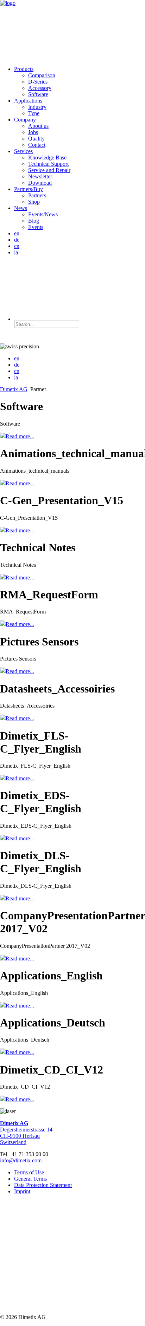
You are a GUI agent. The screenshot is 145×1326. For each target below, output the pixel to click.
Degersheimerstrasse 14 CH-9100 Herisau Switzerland (26, 1132)
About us (38, 126)
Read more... (20, 436)
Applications (28, 101)
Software (38, 94)
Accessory (39, 88)
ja (16, 252)
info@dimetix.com (21, 1160)
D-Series (38, 82)
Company (25, 120)
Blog (33, 221)
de (16, 240)
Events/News (43, 214)
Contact (36, 145)
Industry (37, 107)
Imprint (22, 1191)
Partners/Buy (28, 189)
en (16, 233)
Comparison (41, 75)
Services (23, 151)
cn (16, 246)
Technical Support (48, 164)
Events (35, 227)
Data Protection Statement (43, 1185)
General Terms (30, 1179)
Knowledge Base (47, 157)
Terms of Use (29, 1172)
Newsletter (40, 176)
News (20, 208)
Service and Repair (49, 170)
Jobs (33, 132)
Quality (36, 139)
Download (40, 183)
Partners (37, 195)
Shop (34, 202)
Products (23, 69)
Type (33, 113)
